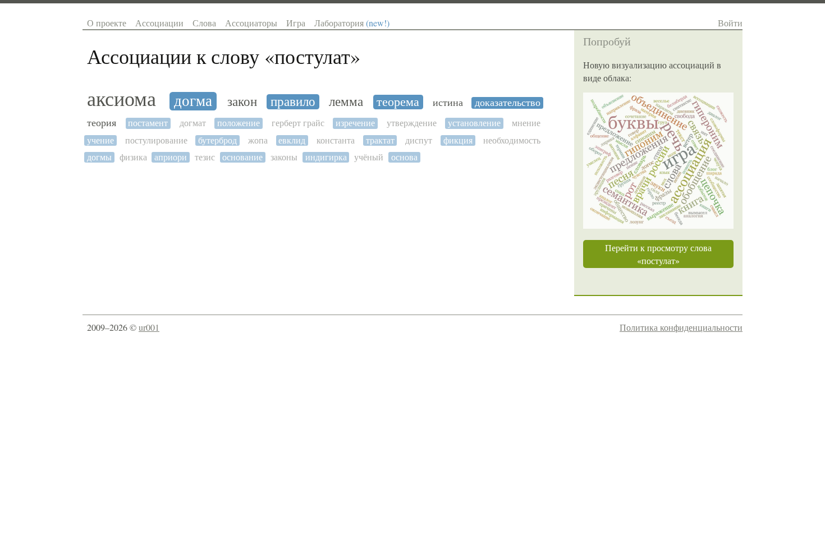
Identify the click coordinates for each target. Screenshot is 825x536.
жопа (258, 140)
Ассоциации (159, 23)
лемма (346, 101)
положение (238, 123)
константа (336, 140)
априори (170, 157)
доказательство (507, 103)
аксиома (121, 99)
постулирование (156, 140)
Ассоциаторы (251, 23)
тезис (205, 157)
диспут (418, 140)
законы (284, 157)
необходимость (511, 140)
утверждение (412, 123)
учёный (368, 157)
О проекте (106, 23)
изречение (355, 123)
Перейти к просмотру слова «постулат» (658, 254)
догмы (99, 157)
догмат (193, 123)
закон (242, 101)
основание (242, 157)
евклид (291, 140)
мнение (526, 123)
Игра (295, 23)
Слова (204, 23)
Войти (730, 23)
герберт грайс (298, 123)
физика (133, 157)
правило (293, 101)
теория (101, 123)
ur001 (149, 327)
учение (100, 140)
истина (448, 103)
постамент (148, 123)
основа (404, 157)
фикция (458, 140)
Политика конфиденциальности (681, 327)
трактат (380, 140)
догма (193, 101)
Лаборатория (351, 23)
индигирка (326, 157)
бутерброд (217, 140)
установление (474, 123)
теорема (398, 102)
